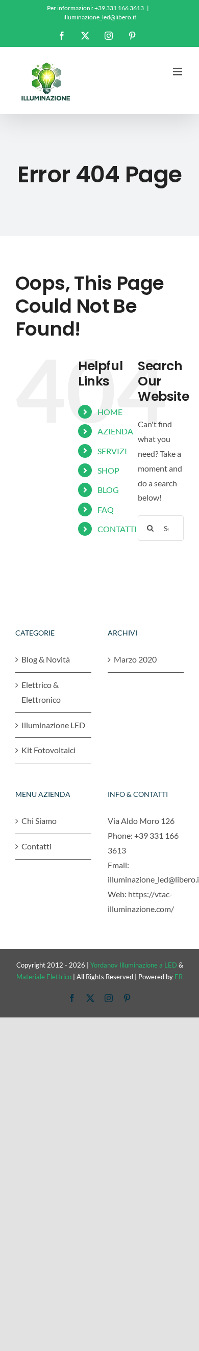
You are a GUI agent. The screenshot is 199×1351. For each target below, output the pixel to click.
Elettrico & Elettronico (41, 692)
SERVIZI (112, 451)
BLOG (108, 489)
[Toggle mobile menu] (178, 71)
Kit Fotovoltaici (48, 750)
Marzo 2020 (135, 659)
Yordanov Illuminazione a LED (133, 965)
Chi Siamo (39, 820)
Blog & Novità (45, 659)
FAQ (105, 509)
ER (179, 977)
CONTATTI (117, 529)
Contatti (36, 846)
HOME (109, 412)
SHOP (108, 470)
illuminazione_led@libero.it (99, 17)
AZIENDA (115, 431)
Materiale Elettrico (43, 977)
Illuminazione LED (53, 725)
